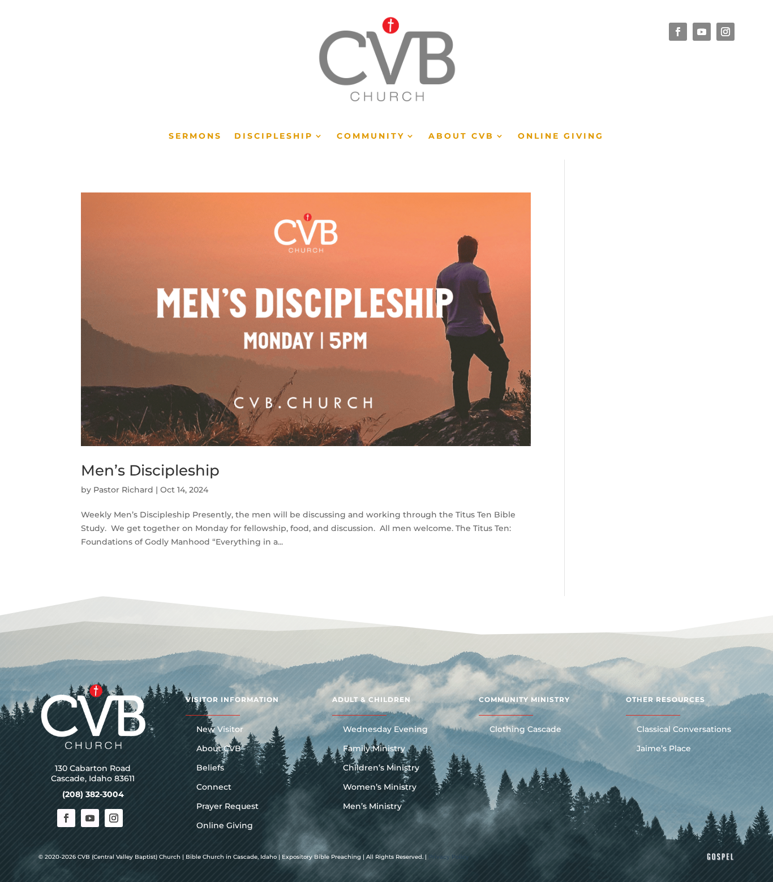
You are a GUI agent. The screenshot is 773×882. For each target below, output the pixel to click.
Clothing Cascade (525, 729)
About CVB (461, 136)
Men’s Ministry (372, 806)
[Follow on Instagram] (725, 32)
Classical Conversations (684, 729)
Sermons (195, 136)
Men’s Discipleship (150, 470)
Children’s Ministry (381, 768)
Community (371, 136)
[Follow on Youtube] (702, 32)
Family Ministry (374, 748)
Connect (213, 787)
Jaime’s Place (664, 748)
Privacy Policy (448, 856)
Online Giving (561, 136)
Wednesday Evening (385, 729)
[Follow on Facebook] (678, 32)
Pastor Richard (123, 490)
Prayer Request (227, 806)
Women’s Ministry (379, 787)
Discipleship (273, 136)
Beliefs (210, 768)
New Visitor (219, 729)
